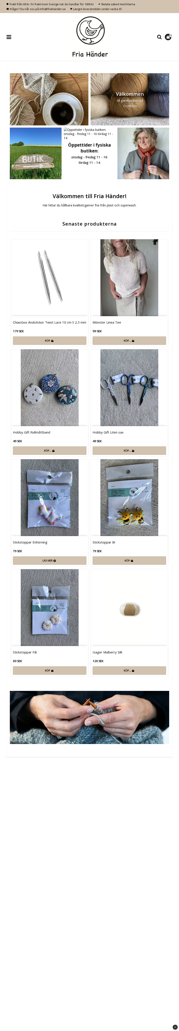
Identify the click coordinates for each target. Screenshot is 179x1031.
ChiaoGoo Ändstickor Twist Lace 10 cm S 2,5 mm (49, 322)
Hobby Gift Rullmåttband (31, 432)
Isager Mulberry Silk (107, 652)
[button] (168, 37)
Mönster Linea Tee (107, 322)
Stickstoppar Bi (104, 542)
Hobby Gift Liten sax (108, 432)
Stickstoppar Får (25, 652)
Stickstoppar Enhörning (30, 542)
